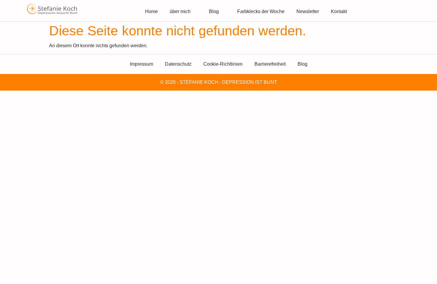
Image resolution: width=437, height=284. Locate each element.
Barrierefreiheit (270, 64)
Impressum (141, 64)
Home (151, 11)
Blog (214, 11)
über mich (180, 11)
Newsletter (307, 11)
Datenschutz (178, 64)
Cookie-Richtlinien (223, 64)
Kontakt (339, 11)
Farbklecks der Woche (260, 11)
